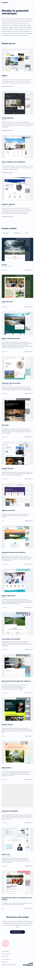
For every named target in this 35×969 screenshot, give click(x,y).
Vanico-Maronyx (8, 118)
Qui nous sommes (6, 953)
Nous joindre (5, 951)
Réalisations (5, 962)
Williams (5, 75)
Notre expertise (6, 959)
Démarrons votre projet (17, 917)
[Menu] (32, 2)
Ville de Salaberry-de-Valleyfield (13, 162)
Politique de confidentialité (9, 964)
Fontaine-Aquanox (8, 204)
